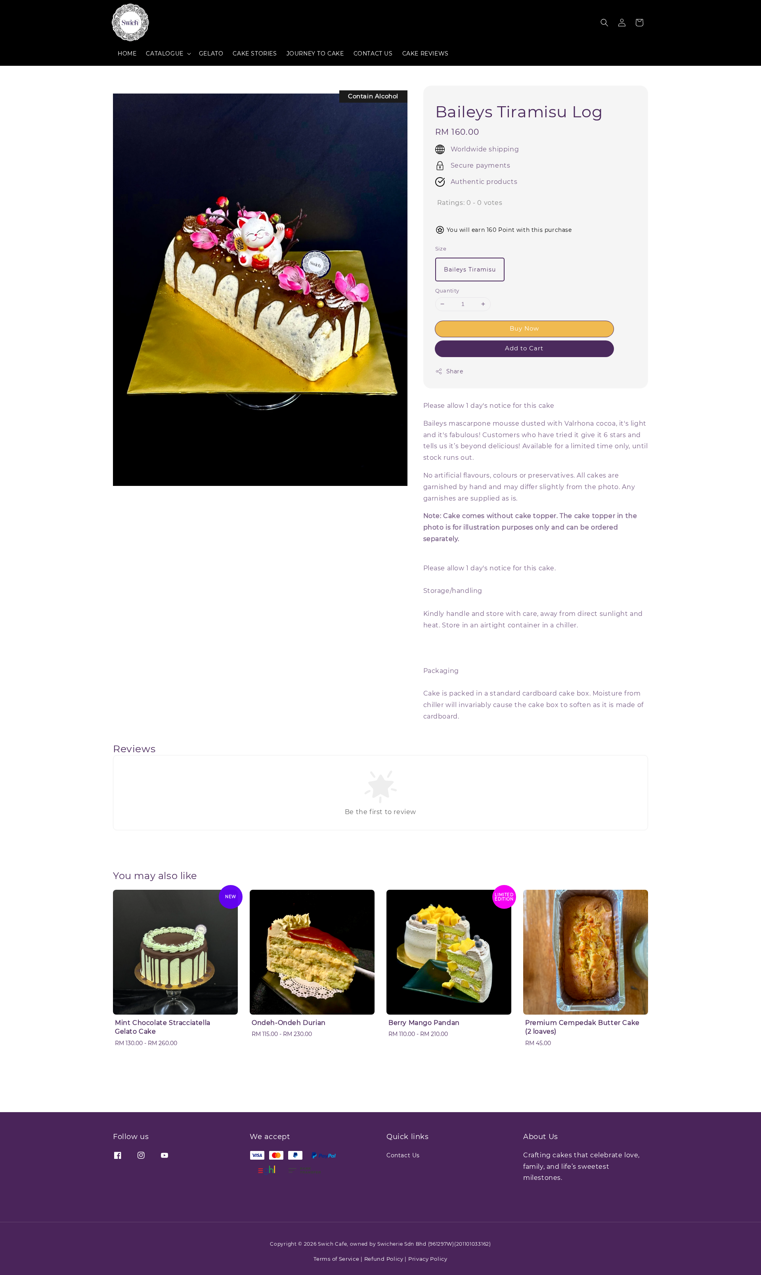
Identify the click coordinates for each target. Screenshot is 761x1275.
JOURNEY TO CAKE (315, 53)
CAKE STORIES (255, 53)
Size (441, 248)
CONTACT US (373, 53)
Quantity (447, 290)
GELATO (211, 53)
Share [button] (454, 371)
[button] (604, 22)
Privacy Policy (427, 1259)
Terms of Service (336, 1259)
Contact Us (403, 1155)
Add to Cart (524, 348)
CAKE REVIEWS (425, 53)
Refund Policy (383, 1259)
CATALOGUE (164, 53)
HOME (127, 53)
